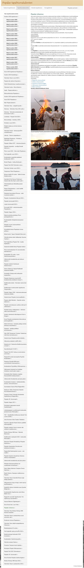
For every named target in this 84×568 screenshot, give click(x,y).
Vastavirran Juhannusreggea (39, 83)
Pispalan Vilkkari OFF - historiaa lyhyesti (14, 143)
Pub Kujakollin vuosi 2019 (10, 154)
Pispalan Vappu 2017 (9, 402)
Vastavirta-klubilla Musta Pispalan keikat (14, 246)
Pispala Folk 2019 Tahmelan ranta (13, 165)
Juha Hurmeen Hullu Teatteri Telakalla (14, 419)
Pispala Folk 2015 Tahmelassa (12, 551)
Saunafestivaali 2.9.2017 (10, 349)
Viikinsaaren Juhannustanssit (39, 85)
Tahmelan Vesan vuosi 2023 (11, 78)
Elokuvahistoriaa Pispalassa (11, 93)
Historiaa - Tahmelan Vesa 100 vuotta (14, 109)
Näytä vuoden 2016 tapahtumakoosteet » (12, 63)
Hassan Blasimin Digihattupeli (12, 501)
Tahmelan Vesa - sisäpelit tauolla (12, 105)
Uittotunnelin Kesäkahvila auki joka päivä (14, 379)
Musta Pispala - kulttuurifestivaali (12, 162)
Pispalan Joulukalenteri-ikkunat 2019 (13, 198)
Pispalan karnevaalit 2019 (11, 201)
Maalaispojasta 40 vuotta (10, 528)
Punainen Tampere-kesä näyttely (12, 545)
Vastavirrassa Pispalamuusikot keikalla (14, 338)
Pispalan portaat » (73, 8)
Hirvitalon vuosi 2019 (9, 123)
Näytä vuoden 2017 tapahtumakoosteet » (12, 58)
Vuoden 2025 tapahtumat (10, 16)
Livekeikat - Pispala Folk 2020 (12, 116)
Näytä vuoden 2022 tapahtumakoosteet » (12, 34)
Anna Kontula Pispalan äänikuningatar (14, 557)
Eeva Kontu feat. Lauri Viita (11, 504)
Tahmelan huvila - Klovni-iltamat (12, 87)
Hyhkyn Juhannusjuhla (37, 82)
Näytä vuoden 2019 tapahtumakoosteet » (12, 48)
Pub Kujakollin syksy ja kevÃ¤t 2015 (13, 531)
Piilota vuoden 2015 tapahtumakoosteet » (12, 67)
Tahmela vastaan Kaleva (10, 542)
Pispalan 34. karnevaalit (10, 554)
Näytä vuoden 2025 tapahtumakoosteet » (12, 20)
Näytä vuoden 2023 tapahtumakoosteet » (12, 29)
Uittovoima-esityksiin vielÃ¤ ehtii (12, 341)
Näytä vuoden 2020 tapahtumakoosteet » (12, 44)
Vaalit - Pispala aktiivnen (10, 90)
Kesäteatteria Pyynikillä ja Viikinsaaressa (15, 366)
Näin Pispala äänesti (9, 102)
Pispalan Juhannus (9, 507)
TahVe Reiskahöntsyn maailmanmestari (14, 84)
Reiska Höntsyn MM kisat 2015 (12, 560)
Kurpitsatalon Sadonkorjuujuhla (12, 539)
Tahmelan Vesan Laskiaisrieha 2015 (13, 563)
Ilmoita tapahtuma (36, 8)
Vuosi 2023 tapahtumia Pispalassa (13, 71)
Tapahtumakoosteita (23, 8)
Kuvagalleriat (48, 8)
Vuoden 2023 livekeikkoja (10, 74)
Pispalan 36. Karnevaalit (10, 399)
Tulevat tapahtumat (9, 8)
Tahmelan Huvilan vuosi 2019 (11, 168)
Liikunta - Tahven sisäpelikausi (12, 135)
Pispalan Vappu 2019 (9, 212)
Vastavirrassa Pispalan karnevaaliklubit (14, 297)
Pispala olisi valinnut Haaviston (12, 81)
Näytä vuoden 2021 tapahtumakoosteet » (12, 39)
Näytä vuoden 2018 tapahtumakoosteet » (12, 53)
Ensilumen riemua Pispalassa (11, 520)
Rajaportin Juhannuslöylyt (38, 80)
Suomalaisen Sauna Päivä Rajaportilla (14, 386)
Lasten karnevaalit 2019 (10, 204)
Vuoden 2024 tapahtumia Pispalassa (13, 96)
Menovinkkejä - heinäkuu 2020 (12, 119)
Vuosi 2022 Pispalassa (10, 99)
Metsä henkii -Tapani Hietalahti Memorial (14, 234)
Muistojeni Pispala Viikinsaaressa (12, 548)
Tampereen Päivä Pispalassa (11, 171)
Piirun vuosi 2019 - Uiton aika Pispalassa (14, 151)
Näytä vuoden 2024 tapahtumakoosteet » (12, 25)
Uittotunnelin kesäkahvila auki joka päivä (14, 460)
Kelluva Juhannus (36, 86)
